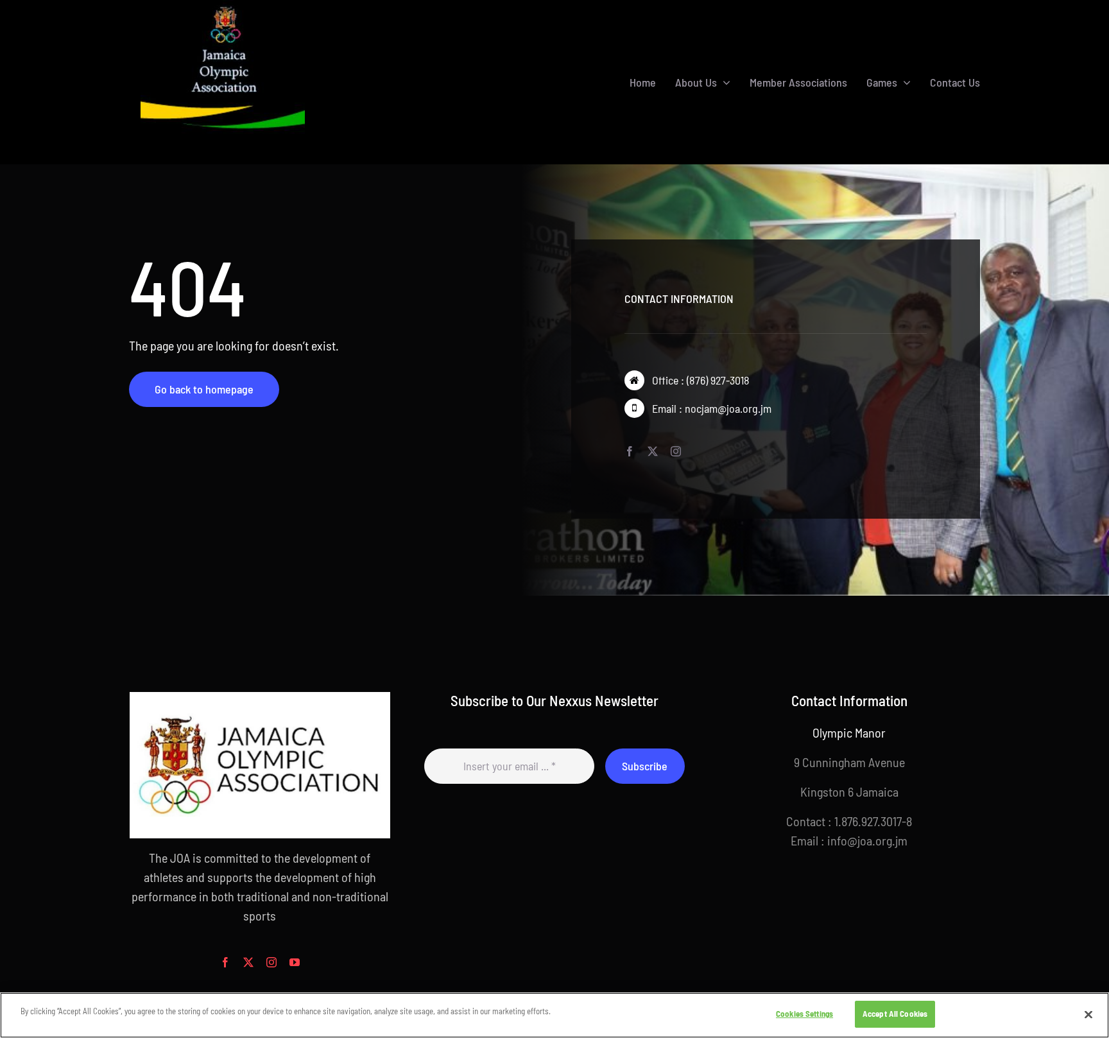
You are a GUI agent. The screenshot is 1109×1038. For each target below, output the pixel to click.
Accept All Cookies (895, 1013)
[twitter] (653, 451)
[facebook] (629, 451)
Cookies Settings (804, 1013)
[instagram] (676, 451)
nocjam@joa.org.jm (728, 408)
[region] (554, 1015)
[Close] (1088, 1014)
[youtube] (294, 962)
